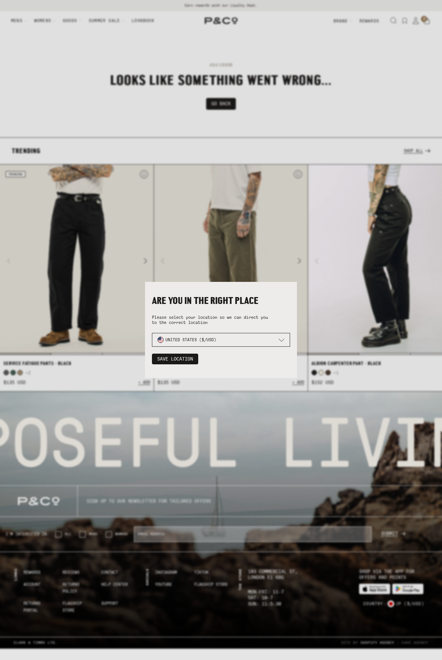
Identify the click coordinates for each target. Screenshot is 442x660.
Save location (175, 359)
